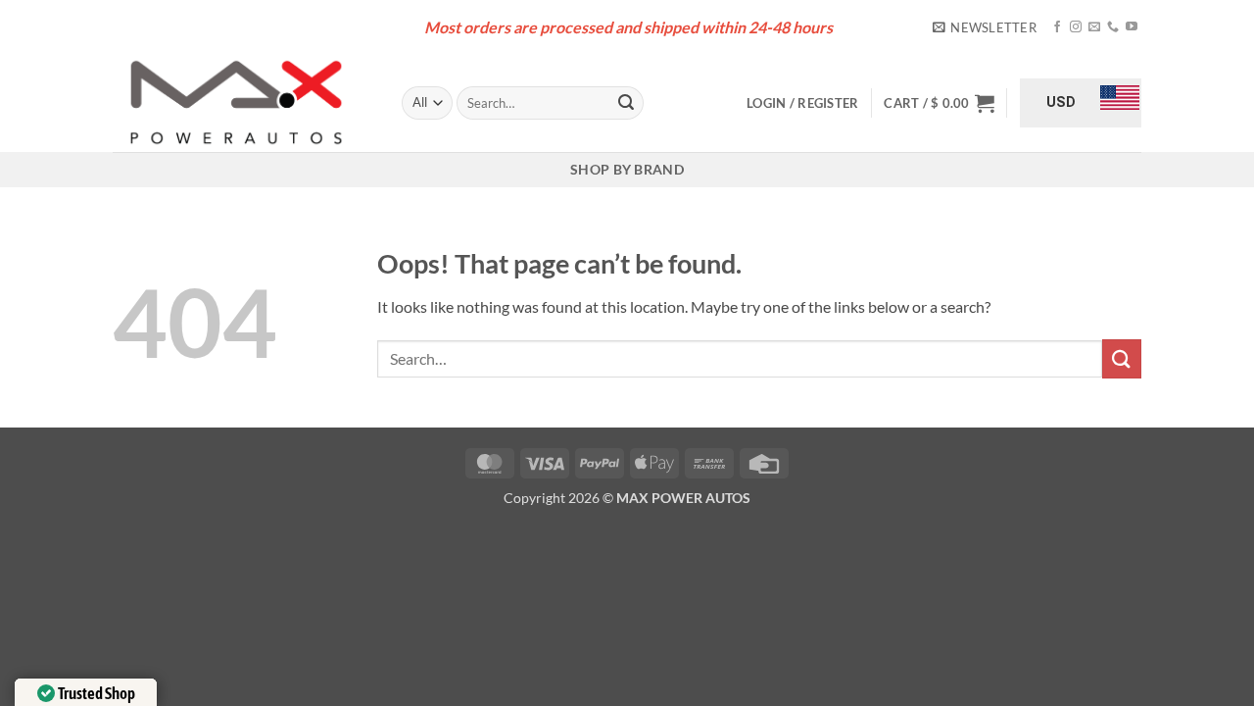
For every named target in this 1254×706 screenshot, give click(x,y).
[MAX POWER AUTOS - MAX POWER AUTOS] (242, 103)
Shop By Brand (627, 169)
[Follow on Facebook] (1057, 27)
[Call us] (1113, 27)
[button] (985, 27)
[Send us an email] (1094, 27)
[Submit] (626, 103)
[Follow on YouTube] (1131, 27)
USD (1061, 102)
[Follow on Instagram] (1076, 27)
